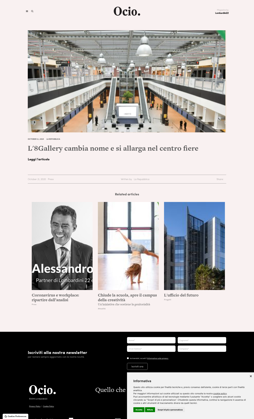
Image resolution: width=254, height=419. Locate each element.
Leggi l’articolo (38, 159)
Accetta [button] (138, 410)
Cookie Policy (48, 406)
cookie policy (220, 393)
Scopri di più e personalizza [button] (170, 410)
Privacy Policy (34, 406)
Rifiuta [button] (150, 410)
